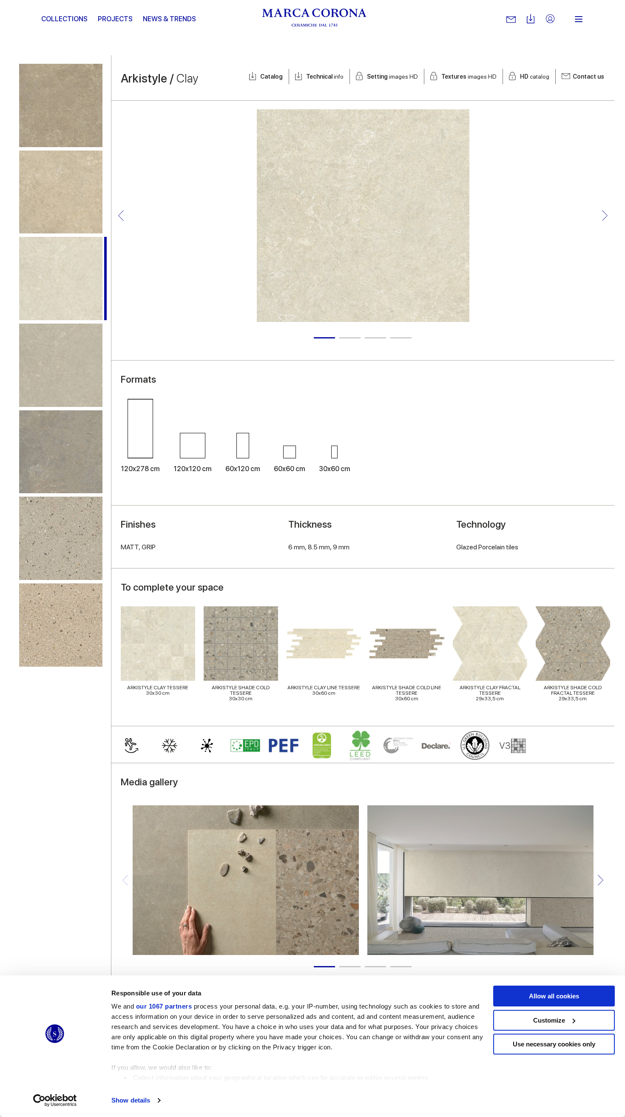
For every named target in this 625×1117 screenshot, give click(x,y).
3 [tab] (375, 337)
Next (604, 215)
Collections (64, 19)
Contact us (588, 76)
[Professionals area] (550, 19)
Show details (130, 1100)
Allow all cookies (554, 996)
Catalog (271, 76)
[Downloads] (531, 19)
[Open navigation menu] (578, 19)
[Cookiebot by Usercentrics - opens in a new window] (55, 1100)
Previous (121, 215)
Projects (115, 19)
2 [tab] (350, 337)
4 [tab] (401, 337)
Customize (549, 1020)
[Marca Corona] (314, 19)
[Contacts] (511, 19)
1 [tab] (324, 337)
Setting (392, 76)
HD (534, 76)
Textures (469, 76)
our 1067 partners (164, 1006)
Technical (325, 76)
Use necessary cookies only (554, 1044)
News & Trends (169, 19)
